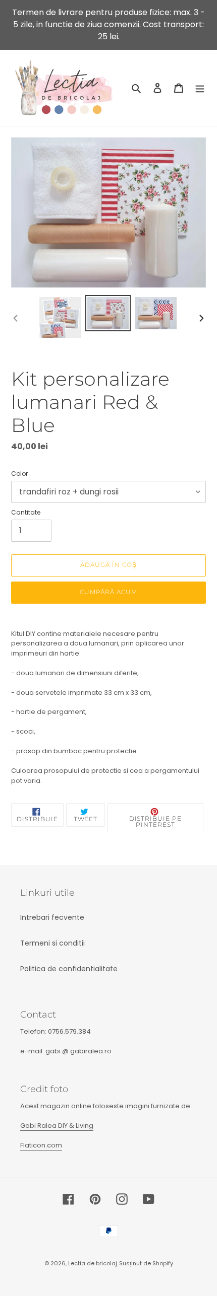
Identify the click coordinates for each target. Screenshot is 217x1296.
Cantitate (25, 512)
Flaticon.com (41, 1145)
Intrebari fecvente (52, 917)
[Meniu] (199, 88)
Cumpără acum (108, 592)
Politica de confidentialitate (69, 969)
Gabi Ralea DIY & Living (56, 1125)
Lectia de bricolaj (92, 1263)
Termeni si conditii (52, 943)
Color (19, 473)
